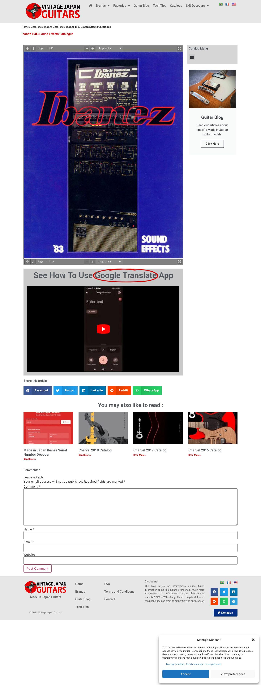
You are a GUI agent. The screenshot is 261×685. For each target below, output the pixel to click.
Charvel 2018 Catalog (95, 450)
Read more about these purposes (203, 664)
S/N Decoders (195, 5)
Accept (186, 674)
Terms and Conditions (119, 591)
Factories (119, 5)
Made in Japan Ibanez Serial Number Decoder (45, 452)
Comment (32, 486)
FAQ (107, 584)
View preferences (233, 674)
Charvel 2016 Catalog (204, 450)
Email (29, 541)
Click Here (212, 143)
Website (29, 554)
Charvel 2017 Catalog (149, 450)
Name (29, 529)
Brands (101, 5)
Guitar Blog (141, 5)
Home (25, 27)
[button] (253, 640)
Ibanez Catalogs (54, 27)
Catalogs (176, 5)
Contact (109, 599)
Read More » (30, 459)
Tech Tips (159, 5)
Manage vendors (175, 664)
